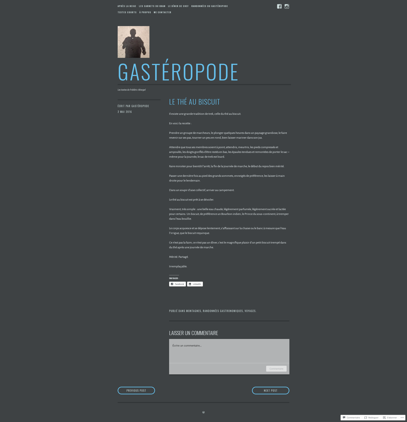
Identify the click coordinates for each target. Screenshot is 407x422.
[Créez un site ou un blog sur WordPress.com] (203, 412)
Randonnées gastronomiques (223, 311)
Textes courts (127, 12)
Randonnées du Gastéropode (209, 6)
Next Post (265, 390)
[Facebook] (279, 6)
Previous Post (132, 390)
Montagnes (193, 311)
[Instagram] (286, 6)
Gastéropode (178, 71)
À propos (145, 12)
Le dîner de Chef (178, 6)
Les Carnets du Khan (152, 6)
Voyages (250, 311)
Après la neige (127, 6)
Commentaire (276, 368)
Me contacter (162, 12)
